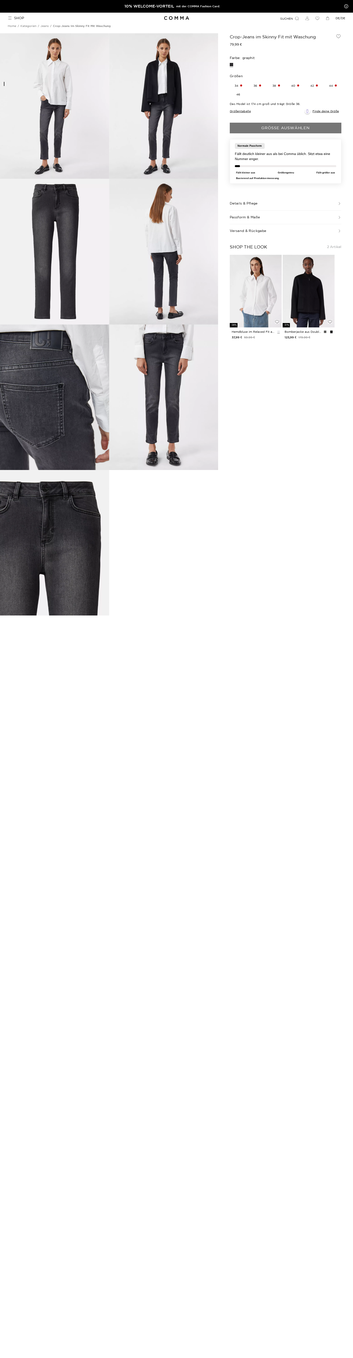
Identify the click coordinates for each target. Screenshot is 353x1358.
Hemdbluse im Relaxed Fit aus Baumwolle (253, 331)
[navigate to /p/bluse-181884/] (256, 291)
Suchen (286, 18)
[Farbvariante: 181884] (278, 332)
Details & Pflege (244, 203)
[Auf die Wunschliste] (338, 36)
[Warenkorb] (327, 18)
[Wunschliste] (317, 18)
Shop (19, 18)
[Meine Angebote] (345, 6)
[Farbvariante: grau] (325, 332)
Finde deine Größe (325, 111)
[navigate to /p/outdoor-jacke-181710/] (309, 291)
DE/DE (340, 18)
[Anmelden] (307, 18)
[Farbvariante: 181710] (331, 332)
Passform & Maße (245, 217)
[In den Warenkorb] (277, 313)
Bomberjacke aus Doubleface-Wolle (303, 331)
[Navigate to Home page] (176, 18)
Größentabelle (240, 111)
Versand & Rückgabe (248, 231)
